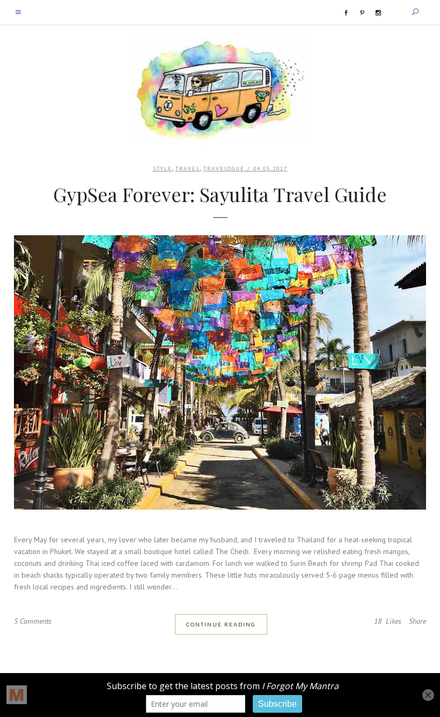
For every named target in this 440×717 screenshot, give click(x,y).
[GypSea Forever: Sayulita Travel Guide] (220, 372)
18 (387, 621)
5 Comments (33, 621)
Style (162, 168)
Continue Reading (221, 624)
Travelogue (224, 168)
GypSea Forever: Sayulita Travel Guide (220, 194)
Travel (187, 168)
